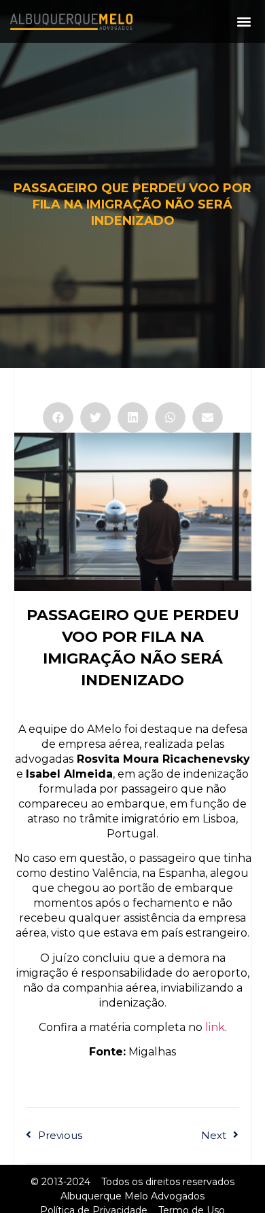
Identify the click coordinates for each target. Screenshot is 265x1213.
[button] (243, 21)
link (215, 1027)
